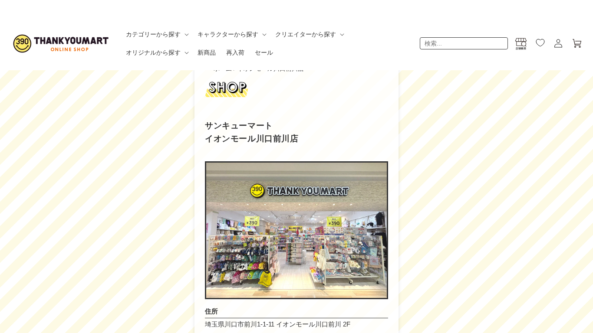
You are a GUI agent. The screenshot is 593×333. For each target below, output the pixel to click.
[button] (156, 34)
